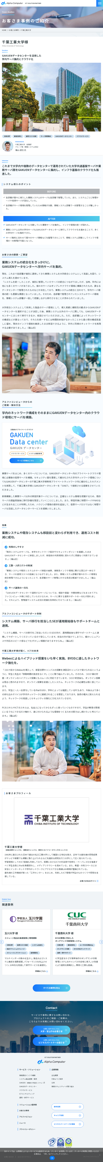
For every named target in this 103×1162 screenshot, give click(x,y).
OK (52, 1158)
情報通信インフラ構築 (27, 1075)
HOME (4, 30)
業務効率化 (18, 136)
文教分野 (7, 136)
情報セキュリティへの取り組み (63, 1086)
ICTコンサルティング (26, 1094)
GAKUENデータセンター (63, 136)
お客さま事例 (14, 30)
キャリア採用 (59, 1115)
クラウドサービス (83, 136)
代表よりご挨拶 (57, 1079)
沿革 (53, 1082)
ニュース (22, 1123)
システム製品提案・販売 (28, 1079)
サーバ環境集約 (46, 136)
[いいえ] (99, 1155)
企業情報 (55, 1069)
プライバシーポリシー (27, 1129)
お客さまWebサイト (88, 881)
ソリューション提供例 (28, 1104)
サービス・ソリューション (29, 1069)
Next (101, 942)
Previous (2, 942)
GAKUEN (31, 1082)
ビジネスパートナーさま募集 (64, 1124)
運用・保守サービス (26, 1097)
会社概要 (55, 1075)
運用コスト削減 (31, 136)
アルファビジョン (25, 1116)
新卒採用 (57, 1106)
